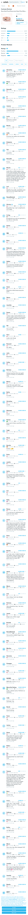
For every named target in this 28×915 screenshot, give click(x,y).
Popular (3, 5)
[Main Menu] (1, 2)
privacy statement (13, 899)
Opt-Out (14, 910)
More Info (14, 912)
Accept (14, 907)
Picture (11, 60)
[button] (21, 2)
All (6, 60)
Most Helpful (18, 60)
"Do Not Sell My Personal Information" (12, 905)
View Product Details (20, 23)
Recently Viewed (21, 5)
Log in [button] (23, 2)
